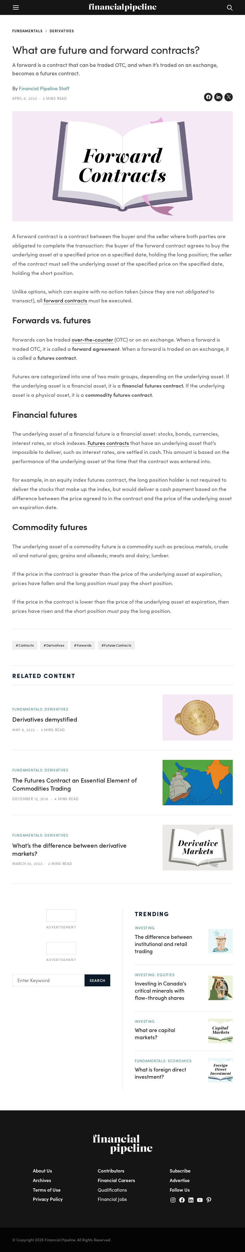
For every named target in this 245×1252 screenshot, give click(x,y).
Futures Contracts (117, 645)
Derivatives (62, 30)
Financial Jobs (112, 1199)
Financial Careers (116, 1180)
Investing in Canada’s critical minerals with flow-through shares (160, 990)
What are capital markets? (155, 1033)
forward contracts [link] (65, 300)
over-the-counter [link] (92, 339)
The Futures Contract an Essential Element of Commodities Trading (74, 784)
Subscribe (180, 1170)
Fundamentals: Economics (163, 1060)
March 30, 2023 (27, 863)
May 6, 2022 (23, 729)
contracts (26, 645)
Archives (42, 1180)
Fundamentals (27, 30)
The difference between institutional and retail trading (163, 944)
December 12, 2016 (30, 798)
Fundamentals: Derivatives (40, 709)
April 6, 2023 (24, 98)
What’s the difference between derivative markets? (69, 849)
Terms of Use (47, 1190)
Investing (145, 927)
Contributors (111, 1170)
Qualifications (112, 1190)
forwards (84, 645)
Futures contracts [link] (108, 442)
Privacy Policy (48, 1199)
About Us (42, 1170)
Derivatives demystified (44, 719)
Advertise (180, 1180)
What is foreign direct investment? (160, 1073)
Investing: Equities (155, 974)
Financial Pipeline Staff (44, 88)
